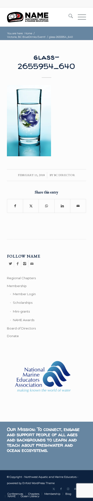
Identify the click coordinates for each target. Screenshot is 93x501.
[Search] (68, 16)
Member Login (24, 294)
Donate (13, 336)
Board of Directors (21, 328)
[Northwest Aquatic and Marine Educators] (38, 16)
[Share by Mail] (78, 206)
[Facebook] (17, 263)
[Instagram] (24, 263)
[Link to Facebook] (61, 488)
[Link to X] (53, 488)
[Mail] (32, 263)
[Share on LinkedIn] (62, 206)
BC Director (64, 175)
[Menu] (79, 16)
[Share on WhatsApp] (46, 206)
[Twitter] (10, 263)
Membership (17, 286)
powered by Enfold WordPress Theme (31, 483)
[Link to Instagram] (68, 488)
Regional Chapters (21, 278)
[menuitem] (68, 16)
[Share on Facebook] (15, 206)
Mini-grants (21, 311)
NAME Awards (23, 320)
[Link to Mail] (75, 488)
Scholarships (22, 302)
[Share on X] (31, 206)
